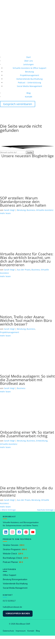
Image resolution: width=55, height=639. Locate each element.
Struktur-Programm (15, 549)
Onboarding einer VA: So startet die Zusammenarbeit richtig (27, 434)
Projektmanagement (9, 332)
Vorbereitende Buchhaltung (29, 79)
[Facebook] (19, 532)
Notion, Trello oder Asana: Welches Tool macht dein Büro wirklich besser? (26, 320)
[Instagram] (12, 532)
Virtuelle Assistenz (44, 210)
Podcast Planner (13, 562)
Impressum (21, 631)
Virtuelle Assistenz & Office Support (29, 68)
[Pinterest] (26, 532)
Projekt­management (29, 75)
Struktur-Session (13, 545)
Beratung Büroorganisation (15, 579)
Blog (29, 93)
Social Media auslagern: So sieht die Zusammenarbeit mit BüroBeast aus (27, 380)
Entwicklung (42, 440)
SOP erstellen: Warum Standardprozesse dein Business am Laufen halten (23, 201)
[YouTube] (33, 532)
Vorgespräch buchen (18, 613)
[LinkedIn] (5, 532)
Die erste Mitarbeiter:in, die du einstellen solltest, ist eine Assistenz (26, 491)
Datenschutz (8, 631)
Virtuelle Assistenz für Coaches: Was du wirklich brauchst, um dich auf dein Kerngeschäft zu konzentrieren (26, 259)
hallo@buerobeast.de (12, 607)
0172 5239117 (9, 601)
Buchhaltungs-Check (15, 558)
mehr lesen (5, 506)
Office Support (9, 575)
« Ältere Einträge (8, 510)
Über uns (28, 60)
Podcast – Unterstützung (29, 82)
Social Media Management (29, 86)
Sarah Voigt (9, 210)
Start (28, 57)
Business (31, 210)
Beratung (29, 71)
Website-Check (13, 553)
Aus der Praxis (23, 269)
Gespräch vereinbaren (17, 104)
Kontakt (28, 96)
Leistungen (28, 64)
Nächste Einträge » (46, 510)
